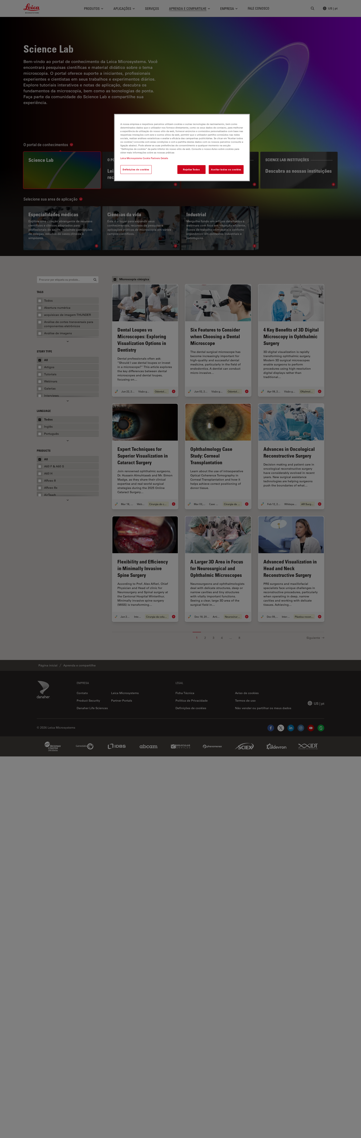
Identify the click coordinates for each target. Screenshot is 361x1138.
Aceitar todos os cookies (226, 169)
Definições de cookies (136, 169)
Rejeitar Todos (191, 169)
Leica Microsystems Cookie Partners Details (144, 158)
